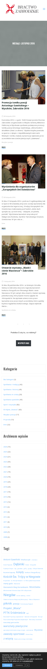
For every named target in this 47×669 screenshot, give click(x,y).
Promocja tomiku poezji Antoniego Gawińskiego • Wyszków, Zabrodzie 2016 (15, 105)
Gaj (15, 568)
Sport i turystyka (9, 405)
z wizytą (8, 638)
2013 (5, 512)
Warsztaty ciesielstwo (35, 619)
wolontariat (29, 630)
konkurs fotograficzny (32, 572)
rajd (27, 613)
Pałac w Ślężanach (34, 599)
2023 (5, 462)
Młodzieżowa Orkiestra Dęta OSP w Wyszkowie (17, 590)
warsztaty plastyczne (15, 626)
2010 (5, 527)
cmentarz (34, 560)
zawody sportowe (14, 634)
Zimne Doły (29, 634)
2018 (5, 487)
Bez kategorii (8, 379)
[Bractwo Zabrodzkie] (22, 9)
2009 (5, 532)
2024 (5, 457)
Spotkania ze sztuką (9, 310)
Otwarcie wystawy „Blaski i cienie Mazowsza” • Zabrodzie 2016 (17, 270)
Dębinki (18, 564)
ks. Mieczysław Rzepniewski (32, 580)
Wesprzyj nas (23, 343)
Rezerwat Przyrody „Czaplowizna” (13, 617)
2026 (5, 447)
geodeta (19, 568)
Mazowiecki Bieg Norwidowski (15, 587)
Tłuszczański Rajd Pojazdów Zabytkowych (15, 619)
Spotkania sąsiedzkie (11, 400)
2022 (5, 467)
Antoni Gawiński (11, 559)
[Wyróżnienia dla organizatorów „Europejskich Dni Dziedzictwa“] (23, 171)
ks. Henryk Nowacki (17, 580)
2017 (5, 492)
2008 (5, 537)
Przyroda (6, 420)
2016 (5, 497)
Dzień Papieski (7, 565)
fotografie (33, 565)
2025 (5, 452)
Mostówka (34, 587)
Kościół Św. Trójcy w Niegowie (21, 576)
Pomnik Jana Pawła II (26, 604)
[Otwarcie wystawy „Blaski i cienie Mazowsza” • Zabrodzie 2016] (23, 252)
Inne (3, 223)
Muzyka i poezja (7, 142)
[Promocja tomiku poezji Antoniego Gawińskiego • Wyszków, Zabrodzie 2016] (23, 87)
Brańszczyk (25, 559)
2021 (5, 472)
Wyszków (38, 630)
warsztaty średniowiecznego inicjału (14, 630)
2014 (5, 507)
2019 (5, 482)
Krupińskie (6, 580)
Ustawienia (19, 665)
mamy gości (8, 583)
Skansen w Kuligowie (31, 617)
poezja (16, 603)
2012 (5, 517)
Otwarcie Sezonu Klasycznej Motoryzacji (15, 599)
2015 (5, 502)
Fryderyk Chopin (8, 568)
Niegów (9, 595)
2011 (5, 522)
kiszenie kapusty (9, 572)
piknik (7, 603)
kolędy (20, 572)
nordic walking (20, 595)
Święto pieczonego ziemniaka (23, 639)
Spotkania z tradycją (11, 384)
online (28, 595)
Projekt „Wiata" (12, 608)
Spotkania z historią (10, 389)
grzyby (30, 568)
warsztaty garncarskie (11, 622)
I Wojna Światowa (38, 568)
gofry (25, 568)
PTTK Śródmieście (14, 612)
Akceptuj (7, 665)
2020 (5, 477)
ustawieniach (28, 661)
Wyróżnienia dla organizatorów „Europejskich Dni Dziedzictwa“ (18, 188)
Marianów (17, 583)
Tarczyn (40, 617)
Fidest (27, 565)
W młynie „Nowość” (10, 410)
